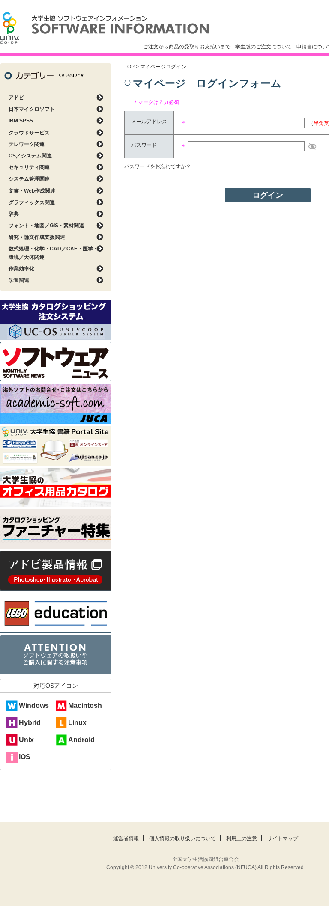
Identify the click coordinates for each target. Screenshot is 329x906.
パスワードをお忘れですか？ (157, 166)
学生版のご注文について (263, 47)
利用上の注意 (241, 838)
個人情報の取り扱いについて (182, 838)
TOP (129, 67)
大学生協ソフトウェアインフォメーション (104, 28)
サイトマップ (282, 838)
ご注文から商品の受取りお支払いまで (186, 47)
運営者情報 (126, 838)
